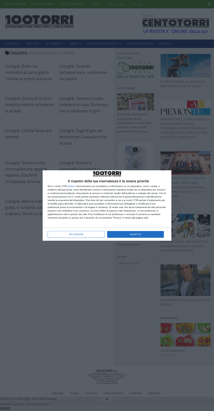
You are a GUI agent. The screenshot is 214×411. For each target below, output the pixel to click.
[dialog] (107, 205)
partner (71, 186)
